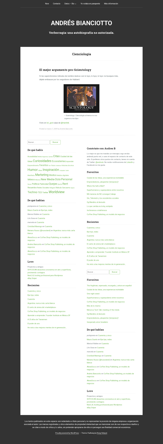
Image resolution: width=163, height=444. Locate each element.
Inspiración (51, 170)
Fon (50, 165)
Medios (53, 175)
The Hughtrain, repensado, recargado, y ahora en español (109, 286)
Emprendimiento (33, 165)
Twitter (45, 192)
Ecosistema (58, 161)
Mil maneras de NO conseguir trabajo (101, 194)
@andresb (100, 162)
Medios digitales (63, 175)
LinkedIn (129, 162)
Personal (66, 179)
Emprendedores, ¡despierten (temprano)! (102, 182)
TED (40, 192)
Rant (65, 183)
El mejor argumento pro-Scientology (65, 70)
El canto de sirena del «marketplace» (42, 307)
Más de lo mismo (93, 306)
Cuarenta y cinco (45, 206)
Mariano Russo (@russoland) (39, 230)
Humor (33, 170)
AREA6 (40, 156)
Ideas (40, 170)
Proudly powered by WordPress (67, 433)
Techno (32, 192)
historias (58, 165)
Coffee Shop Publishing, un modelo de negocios (46, 311)
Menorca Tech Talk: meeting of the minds (103, 310)
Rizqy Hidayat (102, 433)
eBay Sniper (32, 278)
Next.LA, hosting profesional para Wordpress (45, 275)
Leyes (67, 170)
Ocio (58, 179)
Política (35, 184)
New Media (48, 179)
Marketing (42, 175)
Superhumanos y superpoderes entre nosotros (105, 190)
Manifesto (31, 175)
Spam (73, 188)
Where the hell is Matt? (96, 186)
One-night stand (93, 294)
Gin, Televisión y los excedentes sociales (103, 198)
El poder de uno (34, 323)
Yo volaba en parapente (90, 4)
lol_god (50, 123)
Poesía (29, 184)
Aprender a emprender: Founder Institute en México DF (49, 315)
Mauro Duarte (33, 210)
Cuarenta (45, 214)
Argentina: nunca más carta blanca (41, 303)
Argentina (45, 156)
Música (37, 180)
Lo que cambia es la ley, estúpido (100, 206)
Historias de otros (67, 165)
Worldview (57, 192)
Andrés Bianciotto (81, 23)
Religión (52, 188)
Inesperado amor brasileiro (97, 322)
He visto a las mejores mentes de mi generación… (47, 327)
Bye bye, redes (46, 210)
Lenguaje (62, 170)
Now (47, 4)
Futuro (53, 165)
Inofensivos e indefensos (97, 210)
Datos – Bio (69, 4)
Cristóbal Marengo (35, 226)
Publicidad (44, 184)
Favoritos (43, 165)
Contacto (56, 4)
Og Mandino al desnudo (96, 202)
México (31, 179)
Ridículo (59, 188)
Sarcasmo (66, 188)
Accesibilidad (32, 156)
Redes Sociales (43, 188)
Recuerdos (32, 187)
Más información (111, 4)
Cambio (50, 156)
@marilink (65, 123)
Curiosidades (42, 161)
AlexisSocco (32, 237)
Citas (56, 156)
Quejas (53, 183)
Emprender (69, 161)
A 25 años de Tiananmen (37, 319)
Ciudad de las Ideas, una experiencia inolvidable (105, 178)
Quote (60, 184)
